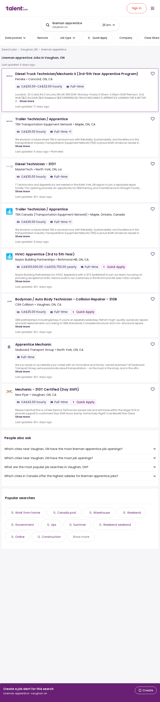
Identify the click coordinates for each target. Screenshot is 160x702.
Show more (27, 101)
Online (20, 537)
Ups (53, 525)
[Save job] (153, 73)
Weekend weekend (117, 525)
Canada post (66, 513)
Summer (79, 525)
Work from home (27, 513)
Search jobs (9, 49)
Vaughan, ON (29, 49)
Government (24, 525)
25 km (106, 25)
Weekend (134, 513)
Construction (51, 537)
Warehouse (101, 513)
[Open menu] (152, 8)
